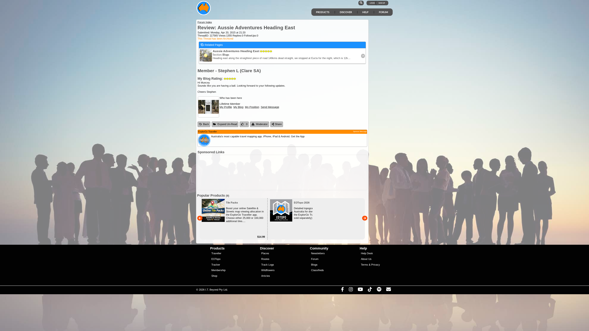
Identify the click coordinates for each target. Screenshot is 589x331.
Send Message (270, 107)
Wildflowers (268, 270)
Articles (265, 275)
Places (265, 253)
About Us (366, 259)
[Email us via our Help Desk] (388, 290)
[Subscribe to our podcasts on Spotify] (379, 290)
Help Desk (367, 253)
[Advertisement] (297, 172)
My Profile (226, 107)
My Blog (238, 107)
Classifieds (317, 270)
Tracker (215, 264)
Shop (214, 275)
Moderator (262, 124)
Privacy (375, 264)
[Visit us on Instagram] (351, 290)
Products (322, 12)
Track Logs (267, 264)
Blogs (314, 264)
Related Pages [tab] (214, 44)
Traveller (216, 253)
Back (206, 124)
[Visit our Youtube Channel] (360, 290)
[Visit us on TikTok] (370, 290)
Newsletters (318, 253)
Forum (383, 12)
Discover (346, 12)
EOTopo (215, 259)
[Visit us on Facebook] (342, 290)
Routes (265, 259)
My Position (252, 107)
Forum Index (205, 22)
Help (365, 12)
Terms (364, 264)
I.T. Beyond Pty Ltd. (216, 289)
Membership (218, 270)
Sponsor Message (360, 131)
